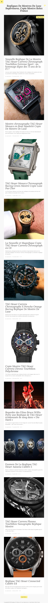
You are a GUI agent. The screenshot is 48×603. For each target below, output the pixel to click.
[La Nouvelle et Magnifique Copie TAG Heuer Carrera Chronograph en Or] (24, 218)
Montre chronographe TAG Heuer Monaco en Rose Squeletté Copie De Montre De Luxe (23, 126)
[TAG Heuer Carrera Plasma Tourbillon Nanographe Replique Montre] (24, 497)
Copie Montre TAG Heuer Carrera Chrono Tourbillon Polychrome (20, 369)
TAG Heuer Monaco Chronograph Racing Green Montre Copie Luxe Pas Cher (23, 186)
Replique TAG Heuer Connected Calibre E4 (22, 582)
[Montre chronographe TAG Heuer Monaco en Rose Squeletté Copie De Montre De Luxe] (24, 99)
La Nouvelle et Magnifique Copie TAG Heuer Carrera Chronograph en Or (23, 245)
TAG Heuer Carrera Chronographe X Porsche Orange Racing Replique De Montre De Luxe (23, 308)
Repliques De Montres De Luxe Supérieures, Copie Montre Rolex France (24, 8)
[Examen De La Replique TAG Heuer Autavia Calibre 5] (24, 445)
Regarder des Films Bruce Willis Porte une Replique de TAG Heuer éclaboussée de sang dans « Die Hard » (23, 416)
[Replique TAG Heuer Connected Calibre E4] (24, 557)
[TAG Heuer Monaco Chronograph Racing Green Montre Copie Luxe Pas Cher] (24, 159)
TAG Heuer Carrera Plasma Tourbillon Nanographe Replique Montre (23, 524)
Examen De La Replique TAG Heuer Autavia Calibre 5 (21, 465)
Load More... (24, 597)
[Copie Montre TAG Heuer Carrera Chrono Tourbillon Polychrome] (24, 342)
